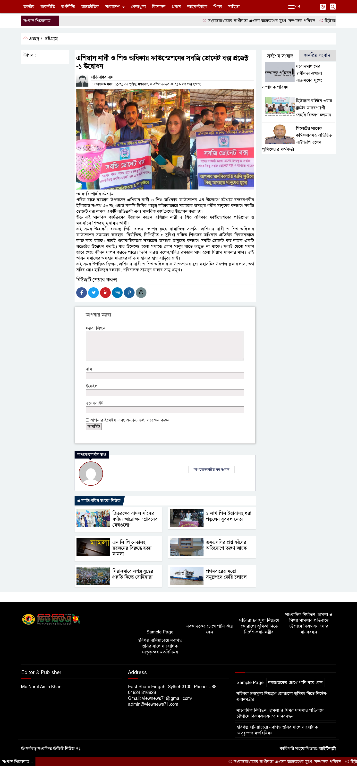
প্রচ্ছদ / (35, 39)
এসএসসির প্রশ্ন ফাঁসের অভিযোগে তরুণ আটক (226, 545)
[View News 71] (51, 619)
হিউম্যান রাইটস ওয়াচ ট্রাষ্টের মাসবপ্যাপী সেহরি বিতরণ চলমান (314, 107)
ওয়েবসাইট (94, 403)
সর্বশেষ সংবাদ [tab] (280, 56)
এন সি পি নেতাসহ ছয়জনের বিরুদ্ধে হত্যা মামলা (132, 548)
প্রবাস (176, 6)
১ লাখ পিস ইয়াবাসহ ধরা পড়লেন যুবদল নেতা (228, 516)
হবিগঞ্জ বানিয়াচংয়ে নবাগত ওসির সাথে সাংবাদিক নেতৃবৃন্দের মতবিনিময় (160, 646)
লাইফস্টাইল (197, 6)
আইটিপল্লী (327, 748)
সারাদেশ (112, 6)
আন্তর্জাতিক (90, 6)
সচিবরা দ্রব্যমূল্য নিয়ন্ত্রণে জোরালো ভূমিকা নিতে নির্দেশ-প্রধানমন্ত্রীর (259, 626)
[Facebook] (81, 292)
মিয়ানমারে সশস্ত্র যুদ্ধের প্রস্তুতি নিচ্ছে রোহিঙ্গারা (132, 574)
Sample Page (159, 632)
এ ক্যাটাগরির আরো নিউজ (98, 500)
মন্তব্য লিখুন (95, 328)
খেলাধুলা (138, 6)
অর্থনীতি (68, 6)
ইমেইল (92, 386)
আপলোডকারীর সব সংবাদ (212, 469)
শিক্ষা (217, 6)
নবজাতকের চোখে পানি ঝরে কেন (210, 629)
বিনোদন (159, 6)
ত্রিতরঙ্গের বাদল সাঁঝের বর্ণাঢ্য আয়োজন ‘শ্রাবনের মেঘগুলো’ (135, 519)
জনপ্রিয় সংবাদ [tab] (317, 55)
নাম (89, 369)
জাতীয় (29, 6)
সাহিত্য (234, 6)
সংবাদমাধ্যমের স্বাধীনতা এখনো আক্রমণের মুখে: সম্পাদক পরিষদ (242, 20)
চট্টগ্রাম (51, 39)
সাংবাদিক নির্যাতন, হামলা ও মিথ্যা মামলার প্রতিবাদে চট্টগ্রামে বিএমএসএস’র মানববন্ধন (308, 623)
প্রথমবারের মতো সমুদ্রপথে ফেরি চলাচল (226, 574)
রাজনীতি (48, 6)
